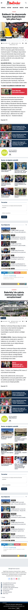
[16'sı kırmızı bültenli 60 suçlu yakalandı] (7, 459)
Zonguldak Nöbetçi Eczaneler (9, 583)
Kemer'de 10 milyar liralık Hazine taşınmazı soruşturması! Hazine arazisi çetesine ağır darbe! (21, 466)
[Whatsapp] (19, 579)
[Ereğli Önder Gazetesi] (13, 3)
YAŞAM (14, 11)
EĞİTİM (9, 7)
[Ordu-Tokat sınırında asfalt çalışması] (7, 165)
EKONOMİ (15, 7)
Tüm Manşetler (6, 590)
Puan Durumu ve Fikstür (8, 589)
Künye (3, 597)
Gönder (4, 217)
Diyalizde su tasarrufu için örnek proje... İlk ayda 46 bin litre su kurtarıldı (21, 171)
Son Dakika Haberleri (7, 592)
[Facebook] (9, 579)
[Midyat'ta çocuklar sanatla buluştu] (7, 191)
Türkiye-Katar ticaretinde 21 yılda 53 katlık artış (18, 244)
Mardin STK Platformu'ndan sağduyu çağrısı (7, 452)
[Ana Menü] (1, 3)
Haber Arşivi (5, 593)
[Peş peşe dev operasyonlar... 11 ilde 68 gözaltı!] (21, 447)
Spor (12, 255)
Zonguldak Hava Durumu (8, 584)
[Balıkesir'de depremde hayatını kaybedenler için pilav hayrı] (14, 30)
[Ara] (26, 3)
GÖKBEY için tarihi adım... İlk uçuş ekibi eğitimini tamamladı (18, 231)
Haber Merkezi (13, 151)
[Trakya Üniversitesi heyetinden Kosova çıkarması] (7, 178)
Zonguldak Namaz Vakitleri (9, 586)
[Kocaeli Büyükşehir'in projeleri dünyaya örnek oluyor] (21, 178)
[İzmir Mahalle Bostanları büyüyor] (21, 191)
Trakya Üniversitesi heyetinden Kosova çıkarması (6, 184)
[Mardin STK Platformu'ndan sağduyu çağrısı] (7, 447)
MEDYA (21, 7)
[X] (11, 579)
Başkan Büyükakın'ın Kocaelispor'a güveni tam (18, 258)
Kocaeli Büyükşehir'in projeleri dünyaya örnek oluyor (20, 184)
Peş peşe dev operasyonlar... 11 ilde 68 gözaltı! (20, 452)
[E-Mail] (10, 155)
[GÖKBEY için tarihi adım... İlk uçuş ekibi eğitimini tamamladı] (7, 432)
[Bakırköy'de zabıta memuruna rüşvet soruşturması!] (14, 308)
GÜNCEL (3, 7)
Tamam (17, 608)
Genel (12, 268)
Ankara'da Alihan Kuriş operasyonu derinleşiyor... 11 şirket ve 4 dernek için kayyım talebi (21, 439)
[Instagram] (14, 579)
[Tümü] (26, 224)
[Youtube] (16, 579)
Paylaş (4, 39)
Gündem (13, 228)
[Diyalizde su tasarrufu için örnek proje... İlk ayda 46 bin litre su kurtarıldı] (21, 165)
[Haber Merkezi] (4, 152)
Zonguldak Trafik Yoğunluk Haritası (10, 587)
